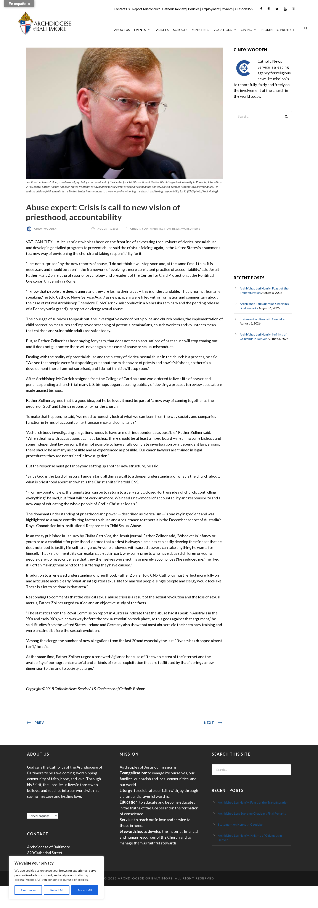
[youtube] (285, 8)
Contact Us (122, 9)
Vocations (223, 30)
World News (190, 228)
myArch (227, 9)
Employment (211, 9)
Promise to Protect (278, 30)
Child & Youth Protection (150, 228)
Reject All (56, 890)
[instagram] (293, 8)
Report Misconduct (146, 9)
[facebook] (261, 8)
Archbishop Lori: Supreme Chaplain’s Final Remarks (252, 813)
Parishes (161, 30)
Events (140, 30)
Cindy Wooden (45, 228)
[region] (56, 877)
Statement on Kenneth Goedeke (262, 319)
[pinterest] (269, 8)
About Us (122, 30)
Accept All (85, 890)
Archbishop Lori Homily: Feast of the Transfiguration (253, 802)
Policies (193, 9)
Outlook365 (244, 9)
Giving (246, 30)
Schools (180, 30)
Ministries (200, 30)
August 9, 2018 (108, 228)
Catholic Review (174, 9)
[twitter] (276, 8)
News (176, 228)
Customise (28, 890)
